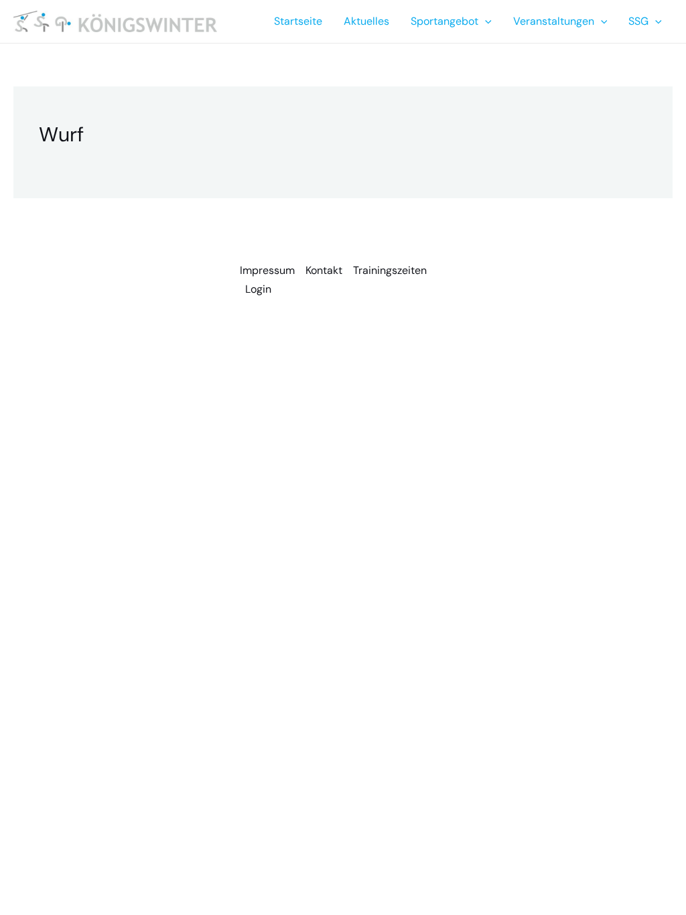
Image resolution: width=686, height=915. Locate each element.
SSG (638, 21)
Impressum (267, 270)
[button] (485, 21)
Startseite (298, 21)
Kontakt (323, 270)
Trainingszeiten (390, 270)
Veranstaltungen (553, 21)
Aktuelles (366, 21)
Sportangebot (444, 21)
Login (258, 289)
